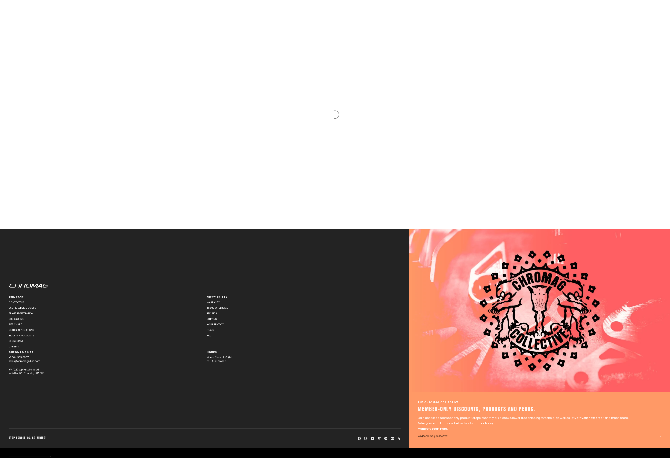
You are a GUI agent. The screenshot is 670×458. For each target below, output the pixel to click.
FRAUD (210, 330)
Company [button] (16, 297)
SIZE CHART (15, 324)
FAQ (209, 335)
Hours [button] (212, 352)
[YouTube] (372, 438)
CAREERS (14, 346)
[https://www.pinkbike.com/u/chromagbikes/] (392, 438)
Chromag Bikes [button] (21, 352)
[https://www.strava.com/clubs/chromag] (399, 438)
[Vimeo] (379, 438)
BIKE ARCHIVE (16, 319)
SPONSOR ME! (16, 341)
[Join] (658, 436)
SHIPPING (212, 319)
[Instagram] (365, 438)
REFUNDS (212, 313)
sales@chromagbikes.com (24, 361)
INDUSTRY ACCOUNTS (21, 335)
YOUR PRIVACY (215, 324)
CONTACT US (16, 302)
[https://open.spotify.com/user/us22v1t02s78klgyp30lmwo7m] (385, 438)
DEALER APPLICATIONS (21, 330)
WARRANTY (213, 302)
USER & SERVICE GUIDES (22, 308)
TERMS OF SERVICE (217, 308)
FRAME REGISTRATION (21, 313)
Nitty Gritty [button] (217, 297)
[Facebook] (359, 438)
